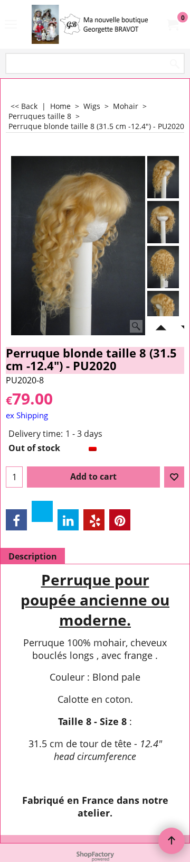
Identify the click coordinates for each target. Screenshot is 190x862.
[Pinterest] (119, 519)
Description (32, 556)
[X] (42, 511)
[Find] (174, 64)
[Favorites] (174, 477)
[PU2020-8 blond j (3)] (163, 267)
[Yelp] (93, 519)
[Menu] (11, 25)
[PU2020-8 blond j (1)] (163, 222)
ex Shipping (27, 415)
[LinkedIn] (68, 519)
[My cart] (172, 24)
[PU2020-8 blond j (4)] (163, 312)
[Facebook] (16, 519)
